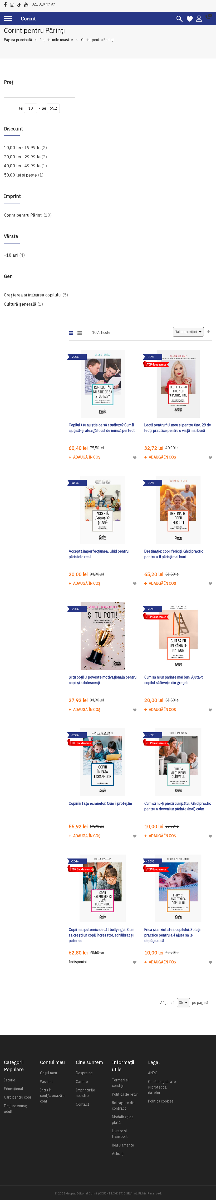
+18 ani (14, 255)
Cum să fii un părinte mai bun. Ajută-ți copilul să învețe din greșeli (173, 680)
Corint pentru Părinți (28, 215)
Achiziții (118, 1153)
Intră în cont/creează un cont (53, 1096)
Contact (82, 1104)
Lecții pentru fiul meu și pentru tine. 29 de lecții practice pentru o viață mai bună (177, 428)
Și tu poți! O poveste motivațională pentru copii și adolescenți (102, 680)
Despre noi (84, 1073)
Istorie (9, 1080)
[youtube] (27, 4)
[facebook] (6, 4)
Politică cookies (161, 1101)
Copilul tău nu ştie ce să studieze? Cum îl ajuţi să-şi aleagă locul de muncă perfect (102, 428)
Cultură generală (23, 304)
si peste (23, 175)
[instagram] (13, 4)
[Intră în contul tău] (199, 18)
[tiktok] (20, 4)
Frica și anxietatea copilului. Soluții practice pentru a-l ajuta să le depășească (172, 935)
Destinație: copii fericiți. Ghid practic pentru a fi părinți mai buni (173, 554)
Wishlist (46, 1081)
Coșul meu (48, 1073)
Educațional (13, 1088)
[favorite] (189, 18)
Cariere (82, 1081)
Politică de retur (125, 1094)
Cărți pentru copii (18, 1097)
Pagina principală (18, 39)
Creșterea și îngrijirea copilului (36, 294)
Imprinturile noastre (56, 39)
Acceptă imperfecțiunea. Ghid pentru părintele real (99, 554)
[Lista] (79, 331)
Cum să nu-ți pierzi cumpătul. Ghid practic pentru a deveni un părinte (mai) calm (177, 806)
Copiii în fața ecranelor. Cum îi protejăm (100, 803)
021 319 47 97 (43, 4)
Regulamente (123, 1145)
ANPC (152, 1073)
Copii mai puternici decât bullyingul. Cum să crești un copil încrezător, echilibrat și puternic (101, 935)
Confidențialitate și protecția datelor (162, 1087)
